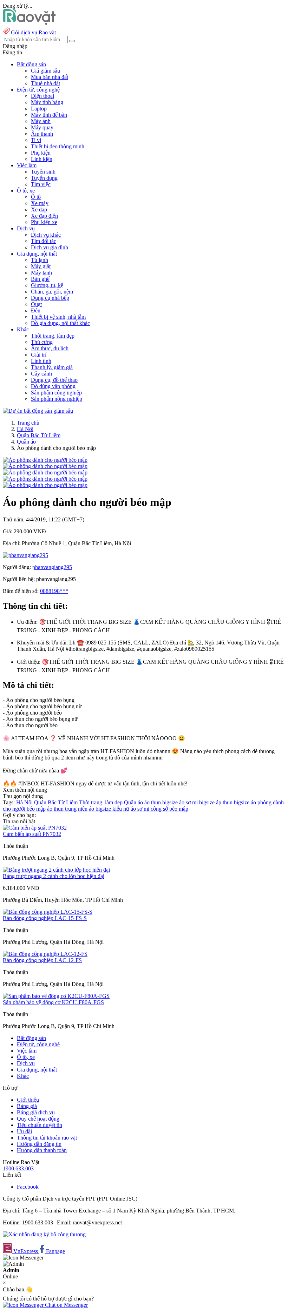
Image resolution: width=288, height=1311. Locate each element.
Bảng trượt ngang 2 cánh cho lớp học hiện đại (53, 876)
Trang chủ (28, 423)
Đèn (35, 310)
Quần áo (26, 442)
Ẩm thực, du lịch (49, 348)
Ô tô (36, 197)
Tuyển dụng (44, 178)
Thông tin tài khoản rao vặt (47, 1138)
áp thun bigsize (232, 802)
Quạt (36, 304)
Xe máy (39, 203)
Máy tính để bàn (49, 115)
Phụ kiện (41, 153)
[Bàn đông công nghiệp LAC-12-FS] (45, 954)
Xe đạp (39, 209)
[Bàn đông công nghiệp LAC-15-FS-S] (47, 912)
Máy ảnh (41, 121)
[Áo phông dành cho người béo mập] (45, 460)
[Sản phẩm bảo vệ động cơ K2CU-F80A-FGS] (56, 996)
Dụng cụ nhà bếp (50, 298)
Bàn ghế (40, 279)
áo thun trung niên (67, 809)
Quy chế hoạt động (38, 1119)
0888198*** (54, 591)
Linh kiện (41, 159)
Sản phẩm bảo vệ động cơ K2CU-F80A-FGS (53, 1002)
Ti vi (36, 140)
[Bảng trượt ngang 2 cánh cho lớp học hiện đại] (56, 870)
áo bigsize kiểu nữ (109, 809)
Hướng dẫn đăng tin (39, 1144)
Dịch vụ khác (46, 235)
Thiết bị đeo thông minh (57, 146)
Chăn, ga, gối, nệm (52, 292)
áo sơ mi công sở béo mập (159, 809)
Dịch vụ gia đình (49, 247)
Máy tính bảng (47, 102)
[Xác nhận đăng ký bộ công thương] (44, 1234)
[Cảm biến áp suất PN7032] (35, 828)
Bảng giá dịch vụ (36, 1112)
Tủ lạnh (39, 260)
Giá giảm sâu (45, 71)
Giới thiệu (28, 1100)
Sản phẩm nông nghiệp (56, 399)
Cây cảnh (41, 374)
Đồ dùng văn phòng (53, 386)
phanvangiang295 (52, 567)
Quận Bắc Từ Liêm (38, 435)
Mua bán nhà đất (49, 77)
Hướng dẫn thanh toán (42, 1150)
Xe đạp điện (44, 216)
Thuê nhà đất (45, 83)
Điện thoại (42, 96)
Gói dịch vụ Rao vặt (33, 32)
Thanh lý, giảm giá (52, 367)
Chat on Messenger (66, 1305)
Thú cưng (42, 342)
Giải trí (38, 355)
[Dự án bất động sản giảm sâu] (38, 411)
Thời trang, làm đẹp (52, 336)
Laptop (39, 108)
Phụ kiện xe (44, 222)
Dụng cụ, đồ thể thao (54, 380)
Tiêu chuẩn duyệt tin (39, 1125)
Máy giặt (41, 266)
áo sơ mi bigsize (197, 802)
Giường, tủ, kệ (47, 285)
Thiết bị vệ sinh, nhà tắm (58, 317)
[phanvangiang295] (25, 555)
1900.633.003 (18, 1168)
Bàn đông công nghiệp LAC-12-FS (42, 960)
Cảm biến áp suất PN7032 (32, 834)
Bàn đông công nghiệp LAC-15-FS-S (45, 918)
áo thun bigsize (161, 802)
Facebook (28, 1187)
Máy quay (42, 127)
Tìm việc (41, 184)
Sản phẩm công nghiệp (56, 393)
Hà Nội (25, 429)
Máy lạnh (41, 273)
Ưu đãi (24, 1131)
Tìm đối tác (43, 241)
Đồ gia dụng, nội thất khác (60, 323)
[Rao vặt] (29, 23)
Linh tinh (41, 361)
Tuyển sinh (43, 172)
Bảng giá (27, 1106)
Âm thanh (42, 134)
